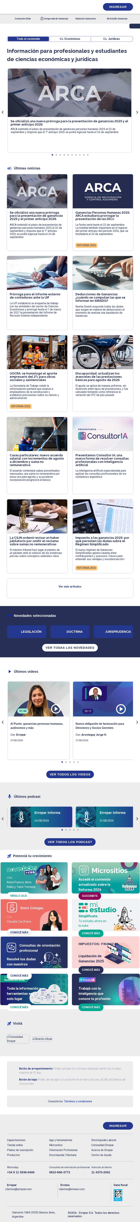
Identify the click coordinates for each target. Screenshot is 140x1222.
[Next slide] (137, 112)
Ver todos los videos (70, 774)
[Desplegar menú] (9, 7)
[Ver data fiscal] (123, 1195)
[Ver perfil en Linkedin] (22, 1194)
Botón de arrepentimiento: (36, 1068)
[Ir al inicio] (20, 1126)
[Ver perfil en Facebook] (9, 1194)
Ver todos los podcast (70, 842)
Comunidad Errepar (102, 1145)
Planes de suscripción (20, 1150)
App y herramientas (60, 1140)
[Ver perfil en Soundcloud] (43, 1194)
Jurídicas (111, 38)
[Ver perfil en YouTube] (29, 1194)
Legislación (31, 631)
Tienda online (15, 1145)
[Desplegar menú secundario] (87, 6)
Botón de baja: (28, 1079)
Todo (28, 38)
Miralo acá (18, 895)
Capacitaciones (16, 1140)
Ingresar (118, 7)
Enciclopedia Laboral (103, 1140)
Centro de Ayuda (101, 1155)
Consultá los (70, 1101)
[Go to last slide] (3, 112)
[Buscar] (45, 6)
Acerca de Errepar (102, 1150)
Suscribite (90, 896)
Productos (13, 1155)
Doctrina (75, 631)
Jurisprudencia (118, 631)
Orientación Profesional (63, 1150)
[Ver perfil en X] (15, 1194)
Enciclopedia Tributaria (62, 1155)
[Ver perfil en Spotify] (50, 1194)
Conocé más (19, 932)
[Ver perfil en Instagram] (36, 1194)
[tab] (52, 155)
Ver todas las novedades (70, 647)
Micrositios (55, 1145)
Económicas (70, 38)
